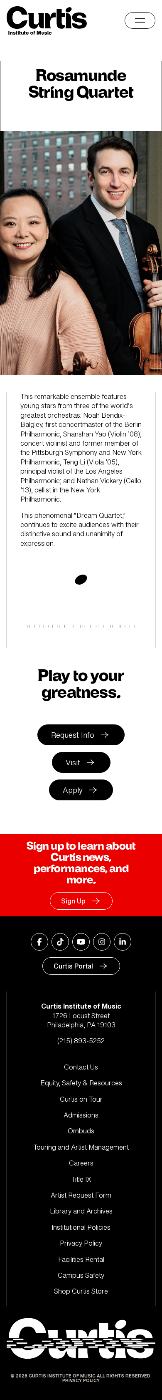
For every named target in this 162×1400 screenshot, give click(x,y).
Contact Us (81, 1067)
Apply (73, 790)
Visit (73, 762)
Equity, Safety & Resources (81, 1082)
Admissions (81, 1115)
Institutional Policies (81, 1227)
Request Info (72, 734)
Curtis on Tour (81, 1099)
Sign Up (73, 901)
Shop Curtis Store (81, 1291)
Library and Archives (81, 1211)
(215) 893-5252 (81, 1040)
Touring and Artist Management (81, 1147)
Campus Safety (81, 1275)
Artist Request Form (81, 1195)
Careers (81, 1163)
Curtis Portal (73, 966)
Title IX (81, 1179)
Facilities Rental (81, 1259)
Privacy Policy (81, 1243)
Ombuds (81, 1130)
